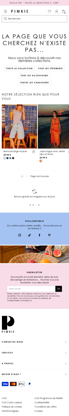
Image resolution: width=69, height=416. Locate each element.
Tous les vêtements (50, 68)
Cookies (38, 411)
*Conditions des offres (45, 406)
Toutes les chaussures (34, 82)
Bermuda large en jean (15, 151)
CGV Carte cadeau (12, 402)
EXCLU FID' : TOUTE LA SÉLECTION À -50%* (34, 3)
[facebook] (39, 235)
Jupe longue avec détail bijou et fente (52, 152)
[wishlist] (49, 11)
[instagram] (19, 235)
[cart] (33, 152)
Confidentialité (41, 402)
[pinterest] (49, 235)
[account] (56, 11)
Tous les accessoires (34, 75)
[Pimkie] (20, 11)
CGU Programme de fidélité (48, 398)
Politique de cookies (12, 406)
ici (30, 300)
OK (58, 288)
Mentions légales (10, 411)
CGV (4, 398)
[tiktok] (29, 235)
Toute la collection (19, 68)
